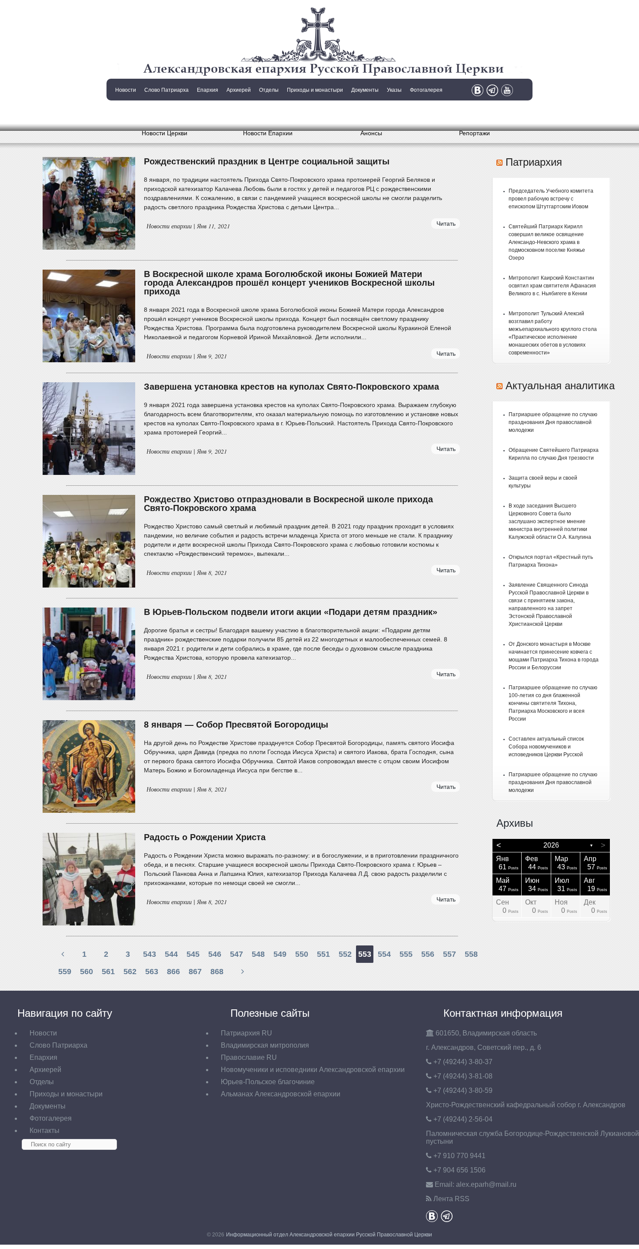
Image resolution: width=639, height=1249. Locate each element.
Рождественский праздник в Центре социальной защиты (266, 161)
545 (193, 954)
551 (323, 954)
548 (258, 954)
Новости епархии (169, 226)
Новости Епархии (268, 133)
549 (279, 954)
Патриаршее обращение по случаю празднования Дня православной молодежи (553, 422)
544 (171, 954)
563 (151, 971)
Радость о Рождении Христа (205, 837)
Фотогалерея (426, 90)
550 (301, 954)
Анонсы (371, 133)
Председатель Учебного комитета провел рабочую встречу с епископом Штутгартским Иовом (551, 199)
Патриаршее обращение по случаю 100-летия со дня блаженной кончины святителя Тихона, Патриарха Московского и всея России (553, 703)
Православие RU (249, 1057)
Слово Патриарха (166, 90)
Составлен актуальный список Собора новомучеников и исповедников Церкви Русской (546, 747)
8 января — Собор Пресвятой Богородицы (236, 724)
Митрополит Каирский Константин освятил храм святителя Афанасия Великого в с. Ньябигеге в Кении (552, 286)
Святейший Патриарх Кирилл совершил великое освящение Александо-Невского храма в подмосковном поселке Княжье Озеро (547, 242)
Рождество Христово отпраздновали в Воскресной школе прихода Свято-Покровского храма (288, 503)
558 (471, 954)
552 (345, 954)
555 (406, 954)
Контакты (124, 112)
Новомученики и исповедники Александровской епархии (313, 1069)
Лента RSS (451, 1198)
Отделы (269, 90)
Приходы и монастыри (315, 90)
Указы (394, 90)
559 (64, 971)
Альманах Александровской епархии (280, 1094)
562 (129, 971)
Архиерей (238, 90)
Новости (125, 90)
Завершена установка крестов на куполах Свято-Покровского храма (291, 386)
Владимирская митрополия (265, 1045)
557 (449, 954)
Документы (365, 90)
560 (86, 971)
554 (384, 954)
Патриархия (534, 162)
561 (108, 971)
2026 (551, 845)
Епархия (207, 90)
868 (216, 971)
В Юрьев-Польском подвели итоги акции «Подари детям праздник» (290, 612)
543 (149, 954)
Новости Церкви (164, 133)
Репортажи (474, 133)
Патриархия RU (246, 1033)
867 (195, 971)
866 (173, 971)
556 (427, 954)
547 (236, 954)
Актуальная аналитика (560, 385)
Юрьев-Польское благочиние (268, 1081)
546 (214, 954)
